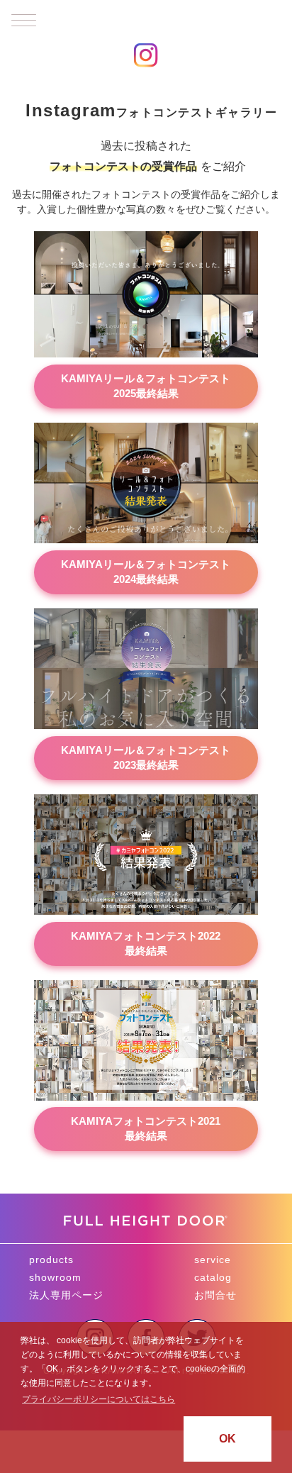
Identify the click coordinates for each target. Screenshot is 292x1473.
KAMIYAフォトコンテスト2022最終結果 (145, 943)
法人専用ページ (66, 1295)
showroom (55, 1277)
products (51, 1259)
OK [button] (227, 1439)
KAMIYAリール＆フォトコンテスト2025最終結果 (145, 385)
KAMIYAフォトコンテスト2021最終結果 (145, 1128)
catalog (213, 1277)
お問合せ (215, 1295)
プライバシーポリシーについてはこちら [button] (98, 1399)
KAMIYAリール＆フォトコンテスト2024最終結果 (145, 571)
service (212, 1259)
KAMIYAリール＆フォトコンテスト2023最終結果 (145, 757)
